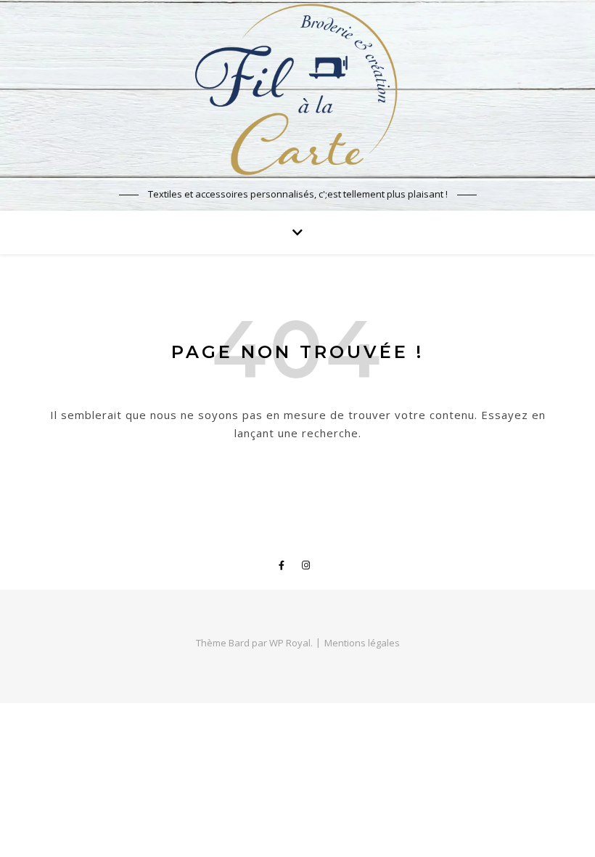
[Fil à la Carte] (297, 88)
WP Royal (290, 642)
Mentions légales (362, 642)
